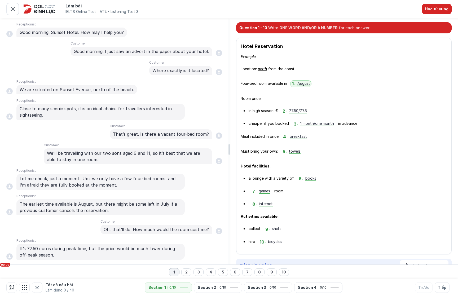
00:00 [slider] (5, 264)
